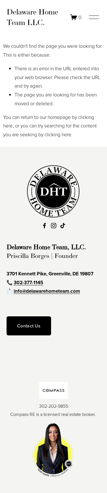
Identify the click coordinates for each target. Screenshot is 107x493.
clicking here (58, 134)
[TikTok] (63, 225)
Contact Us (28, 326)
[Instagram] (53, 225)
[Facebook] (44, 225)
